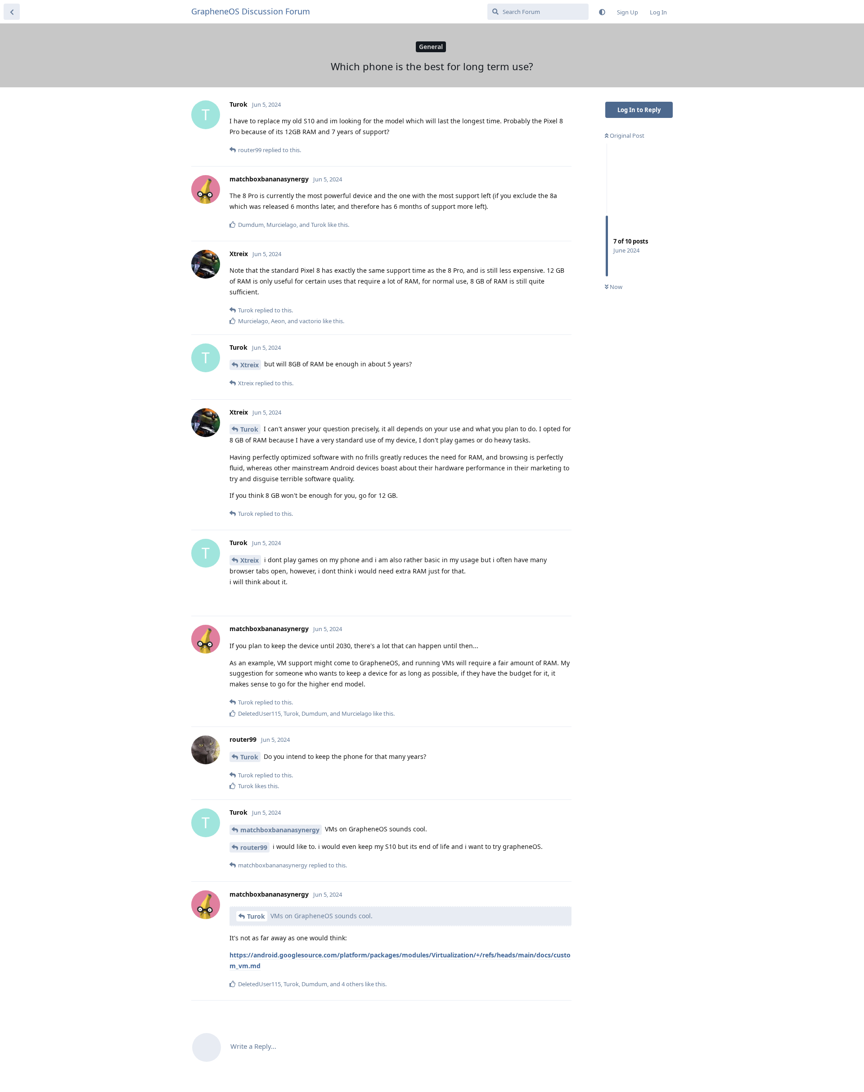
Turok (249, 429)
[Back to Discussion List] (12, 12)
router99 (253, 847)
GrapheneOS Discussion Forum (250, 11)
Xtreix (249, 365)
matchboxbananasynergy (280, 830)
